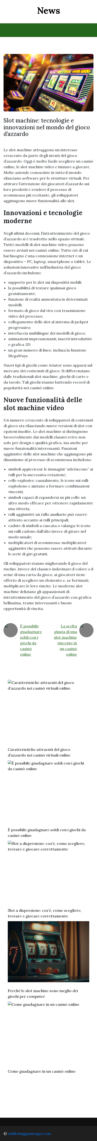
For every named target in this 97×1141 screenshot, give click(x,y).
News (48, 10)
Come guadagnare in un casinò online (42, 1071)
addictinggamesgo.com (29, 1133)
